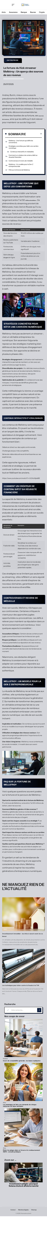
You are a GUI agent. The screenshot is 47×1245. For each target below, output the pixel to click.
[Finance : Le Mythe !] (25, 5)
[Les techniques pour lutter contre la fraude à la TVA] (23, 966)
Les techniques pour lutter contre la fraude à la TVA (20, 985)
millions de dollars (30, 200)
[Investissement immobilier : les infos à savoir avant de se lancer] (23, 914)
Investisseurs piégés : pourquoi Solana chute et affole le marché (23, 1185)
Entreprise (12, 60)
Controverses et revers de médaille (21, 161)
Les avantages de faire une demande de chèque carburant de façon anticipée (19, 1105)
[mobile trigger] (14, 5)
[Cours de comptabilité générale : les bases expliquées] (23, 1038)
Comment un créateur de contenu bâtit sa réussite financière (23, 156)
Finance (6, 981)
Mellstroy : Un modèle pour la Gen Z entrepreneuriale (21, 165)
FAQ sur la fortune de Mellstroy (19, 170)
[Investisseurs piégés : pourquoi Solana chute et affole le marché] (23, 1172)
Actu (4, 1102)
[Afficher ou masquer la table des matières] (34, 133)
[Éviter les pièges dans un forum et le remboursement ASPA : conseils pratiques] (23, 1127)
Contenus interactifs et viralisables (22, 152)
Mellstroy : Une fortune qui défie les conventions (21, 142)
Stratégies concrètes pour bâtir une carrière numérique (23, 147)
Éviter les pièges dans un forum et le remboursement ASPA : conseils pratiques (21, 1151)
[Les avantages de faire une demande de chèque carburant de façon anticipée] (23, 1082)
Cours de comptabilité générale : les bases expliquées (21, 1060)
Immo (5, 929)
